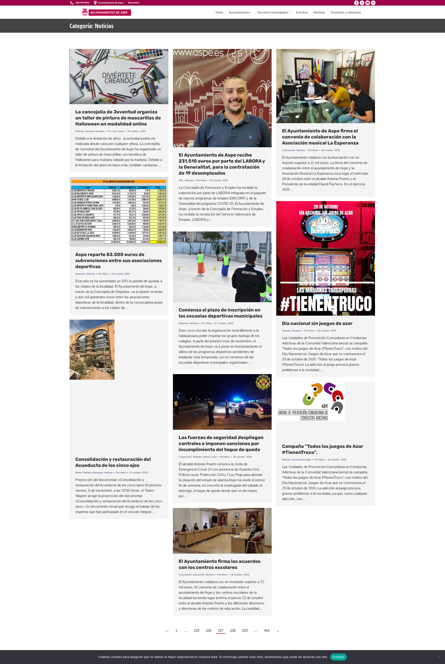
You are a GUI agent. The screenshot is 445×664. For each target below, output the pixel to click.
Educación (198, 574)
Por (116, 131)
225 (196, 630)
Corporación (288, 150)
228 (232, 630)
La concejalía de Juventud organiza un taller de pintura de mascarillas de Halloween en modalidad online (118, 118)
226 (208, 630)
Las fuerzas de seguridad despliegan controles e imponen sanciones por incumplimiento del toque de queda (221, 443)
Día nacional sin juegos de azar (317, 323)
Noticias (79, 131)
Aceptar (338, 657)
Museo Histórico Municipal (89, 472)
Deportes (80, 274)
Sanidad (296, 330)
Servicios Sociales (94, 131)
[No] (439, 657)
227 (220, 630)
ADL (181, 180)
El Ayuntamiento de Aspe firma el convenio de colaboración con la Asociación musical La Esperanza (320, 137)
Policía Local (209, 456)
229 (245, 630)
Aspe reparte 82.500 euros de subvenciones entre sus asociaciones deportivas (118, 260)
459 (267, 630)
